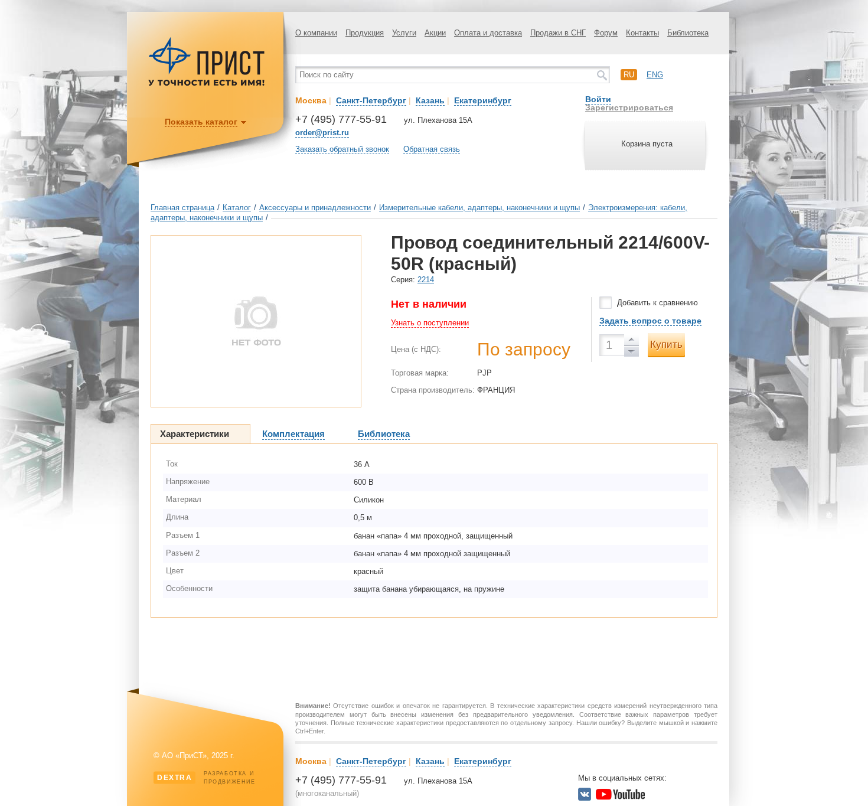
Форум (606, 32)
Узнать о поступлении (430, 322)
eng (655, 74)
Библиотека (688, 32)
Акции (435, 32)
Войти (598, 99)
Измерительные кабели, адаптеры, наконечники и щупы (479, 207)
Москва (311, 100)
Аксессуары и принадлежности (315, 207)
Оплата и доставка (488, 32)
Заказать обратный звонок (342, 149)
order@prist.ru (322, 132)
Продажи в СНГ (558, 32)
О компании (316, 32)
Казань (430, 100)
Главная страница (182, 207)
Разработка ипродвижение (206, 778)
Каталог (237, 207)
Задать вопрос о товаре (650, 320)
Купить (666, 344)
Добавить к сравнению (657, 302)
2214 (425, 279)
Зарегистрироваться (629, 107)
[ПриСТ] (207, 84)
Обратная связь (431, 149)
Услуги (404, 32)
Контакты (642, 32)
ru (629, 74)
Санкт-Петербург (371, 100)
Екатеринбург (482, 100)
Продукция (364, 32)
